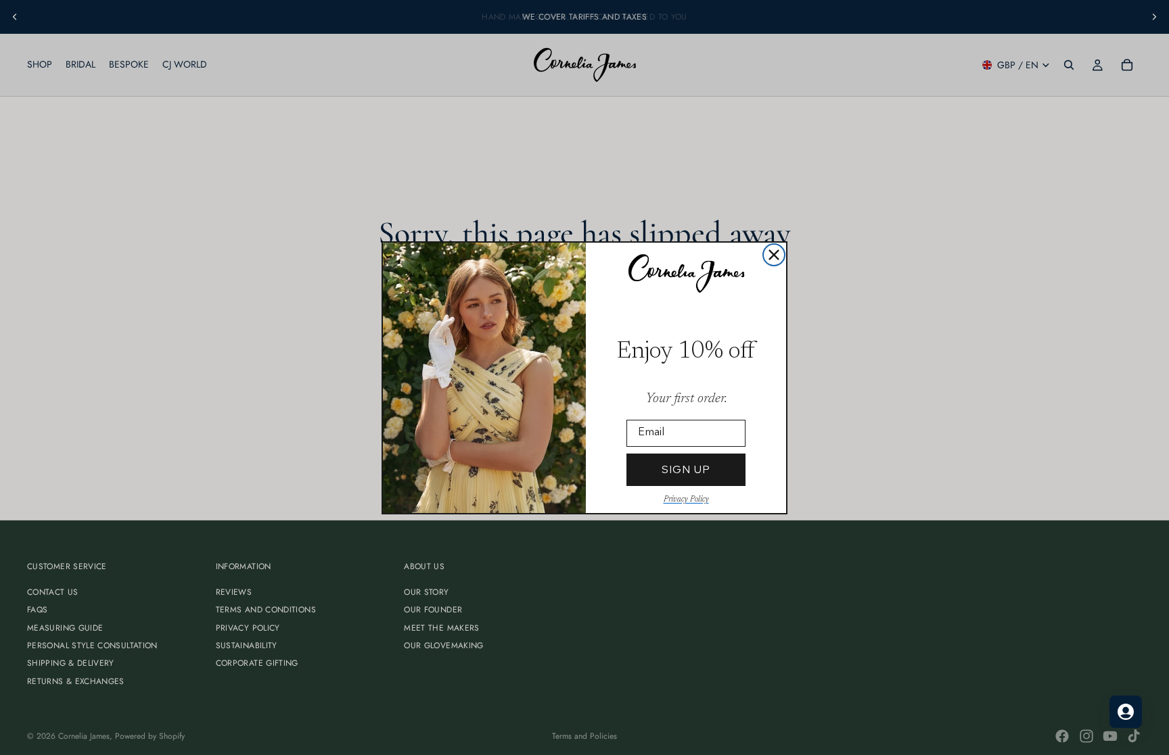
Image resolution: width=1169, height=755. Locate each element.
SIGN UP (686, 469)
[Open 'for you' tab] (1125, 712)
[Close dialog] (774, 255)
